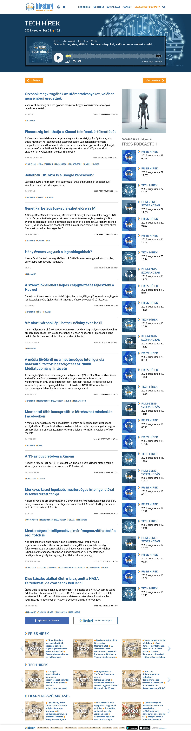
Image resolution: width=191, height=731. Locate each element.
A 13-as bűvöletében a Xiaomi (49, 456)
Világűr (42, 612)
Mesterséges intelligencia (50, 401)
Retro (105, 568)
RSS (115, 728)
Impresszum (43, 728)
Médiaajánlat (57, 728)
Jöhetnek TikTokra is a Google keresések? (59, 175)
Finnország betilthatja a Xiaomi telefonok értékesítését (70, 132)
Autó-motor (32, 520)
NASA (50, 612)
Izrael (72, 520)
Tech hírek (98, 7)
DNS (48, 241)
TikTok (40, 197)
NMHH (68, 401)
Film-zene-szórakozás (49, 696)
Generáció (82, 520)
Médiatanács (79, 401)
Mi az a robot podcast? (147, 7)
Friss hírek (84, 7)
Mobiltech (31, 164)
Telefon (49, 164)
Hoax (39, 445)
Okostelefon (75, 164)
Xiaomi (87, 164)
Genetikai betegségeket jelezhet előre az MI (60, 208)
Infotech (30, 121)
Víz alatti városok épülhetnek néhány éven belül (63, 323)
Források (107, 728)
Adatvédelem (70, 728)
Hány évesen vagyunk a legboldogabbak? (58, 252)
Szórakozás (113, 7)
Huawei (96, 164)
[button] (22, 648)
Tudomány (31, 274)
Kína (40, 164)
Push (122, 728)
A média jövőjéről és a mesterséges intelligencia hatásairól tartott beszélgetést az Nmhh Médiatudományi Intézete (64, 364)
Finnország (60, 164)
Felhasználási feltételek (89, 728)
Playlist (127, 7)
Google (49, 197)
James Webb (61, 612)
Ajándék (52, 568)
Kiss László (74, 612)
